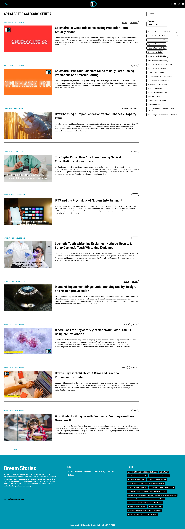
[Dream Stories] (93, 4)
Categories (150, 21)
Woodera (174, 115)
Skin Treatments (154, 96)
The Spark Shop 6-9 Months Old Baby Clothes (161, 110)
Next (16, 450)
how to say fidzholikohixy (157, 56)
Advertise (88, 472)
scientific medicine (155, 88)
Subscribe (78, 472)
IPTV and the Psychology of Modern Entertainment (88, 200)
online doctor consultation (157, 68)
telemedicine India (154, 104)
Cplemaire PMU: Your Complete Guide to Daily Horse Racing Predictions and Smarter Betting (94, 73)
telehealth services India (157, 100)
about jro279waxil (154, 32)
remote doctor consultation (157, 84)
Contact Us (111, 472)
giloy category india (155, 52)
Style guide (70, 475)
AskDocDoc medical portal (168, 36)
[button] (6, 4)
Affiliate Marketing (170, 32)
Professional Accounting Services (160, 76)
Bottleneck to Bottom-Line (157, 40)
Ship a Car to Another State (157, 92)
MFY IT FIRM (19, 22)
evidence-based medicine (157, 48)
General (124, 22)
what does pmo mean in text (158, 115)
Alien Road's (152, 36)
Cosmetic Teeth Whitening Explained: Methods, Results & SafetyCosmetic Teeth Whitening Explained (93, 245)
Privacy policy (99, 472)
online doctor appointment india (160, 64)
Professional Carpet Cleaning (158, 80)
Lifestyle (134, 281)
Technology (133, 22)
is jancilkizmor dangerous (157, 60)
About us (69, 472)
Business (126, 108)
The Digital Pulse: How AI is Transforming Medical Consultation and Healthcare (88, 159)
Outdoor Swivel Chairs (156, 72)
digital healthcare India (156, 44)
